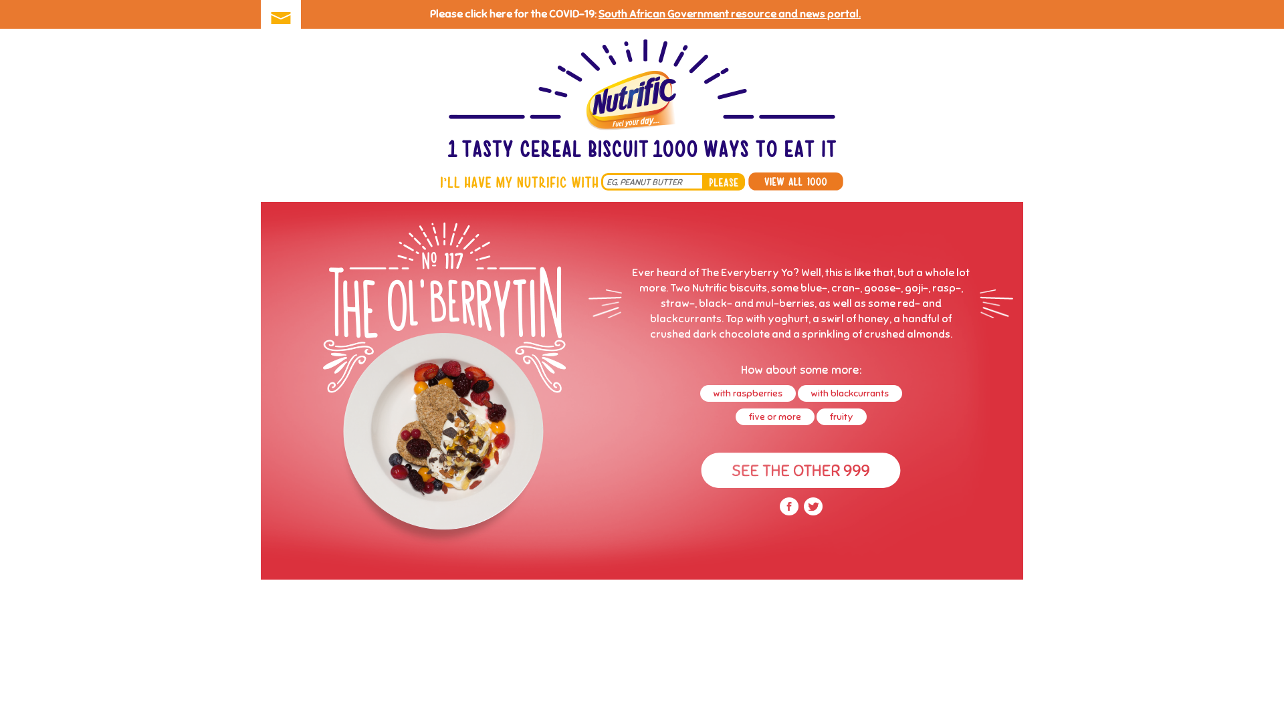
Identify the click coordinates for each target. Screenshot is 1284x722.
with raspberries (748, 393)
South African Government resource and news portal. (730, 14)
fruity (841, 417)
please (723, 182)
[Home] (642, 100)
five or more (775, 417)
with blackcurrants (850, 393)
